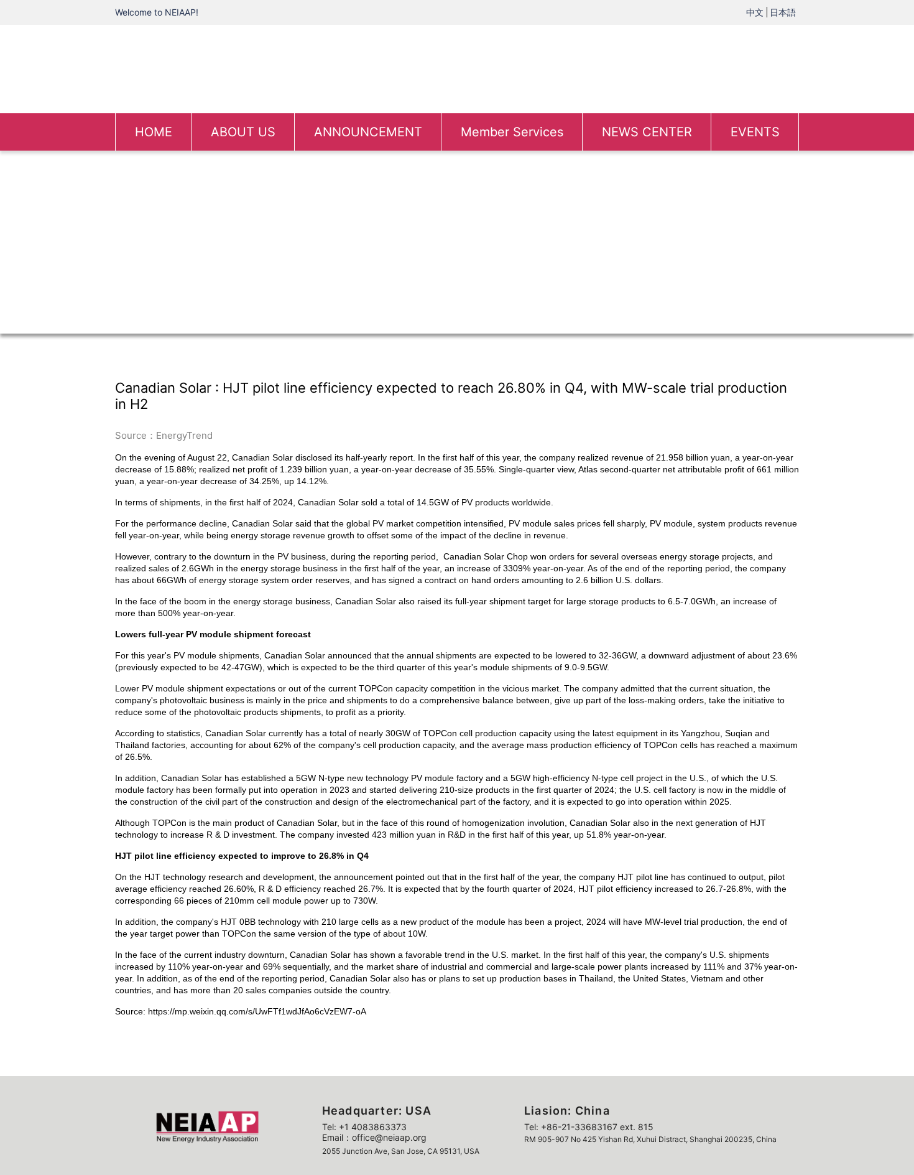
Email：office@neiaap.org (374, 1137)
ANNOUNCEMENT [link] (368, 131)
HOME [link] (153, 131)
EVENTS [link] (755, 131)
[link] (457, 68)
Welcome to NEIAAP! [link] (156, 12)
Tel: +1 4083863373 (364, 1126)
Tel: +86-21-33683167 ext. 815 (588, 1126)
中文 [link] (755, 12)
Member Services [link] (512, 131)
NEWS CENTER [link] (647, 131)
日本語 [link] (783, 12)
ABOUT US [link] (243, 131)
